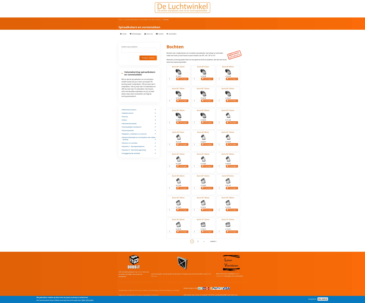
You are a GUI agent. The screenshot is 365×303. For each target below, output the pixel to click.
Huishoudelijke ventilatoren (132, 127)
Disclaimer (155, 295)
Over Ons (137, 290)
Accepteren (312, 299)
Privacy (139, 295)
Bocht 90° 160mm (228, 89)
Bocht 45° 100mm (228, 132)
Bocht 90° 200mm (203, 110)
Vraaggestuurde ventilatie (131, 153)
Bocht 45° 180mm (228, 154)
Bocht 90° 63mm (203, 67)
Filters (125, 120)
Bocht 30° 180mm (228, 198)
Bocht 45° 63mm (178, 132)
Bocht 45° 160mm (203, 154)
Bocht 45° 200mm (178, 176)
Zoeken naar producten (129, 47)
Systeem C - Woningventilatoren (133, 146)
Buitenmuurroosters (129, 110)
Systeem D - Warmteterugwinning (134, 150)
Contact (144, 290)
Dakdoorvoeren (128, 113)
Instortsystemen (128, 130)
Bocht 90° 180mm (178, 110)
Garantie (176, 290)
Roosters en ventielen (130, 143)
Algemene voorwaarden (127, 295)
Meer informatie (87, 300)
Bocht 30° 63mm (228, 176)
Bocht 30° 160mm (203, 198)
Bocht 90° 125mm (178, 67)
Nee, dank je (322, 299)
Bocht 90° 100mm (178, 89)
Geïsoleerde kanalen (130, 123)
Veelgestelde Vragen (126, 290)
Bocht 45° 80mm (203, 132)
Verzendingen (153, 290)
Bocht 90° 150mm (203, 89)
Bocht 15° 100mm (228, 220)
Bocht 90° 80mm (228, 67)
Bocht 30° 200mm (178, 220)
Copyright (146, 295)
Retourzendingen (166, 290)
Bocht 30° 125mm (203, 176)
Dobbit (140, 272)
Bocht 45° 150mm (178, 154)
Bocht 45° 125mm (228, 110)
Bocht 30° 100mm (178, 198)
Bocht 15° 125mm (203, 220)
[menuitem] (123, 34)
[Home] (182, 7)
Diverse (125, 117)
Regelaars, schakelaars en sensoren (135, 134)
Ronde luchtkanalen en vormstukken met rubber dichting (139, 138)
